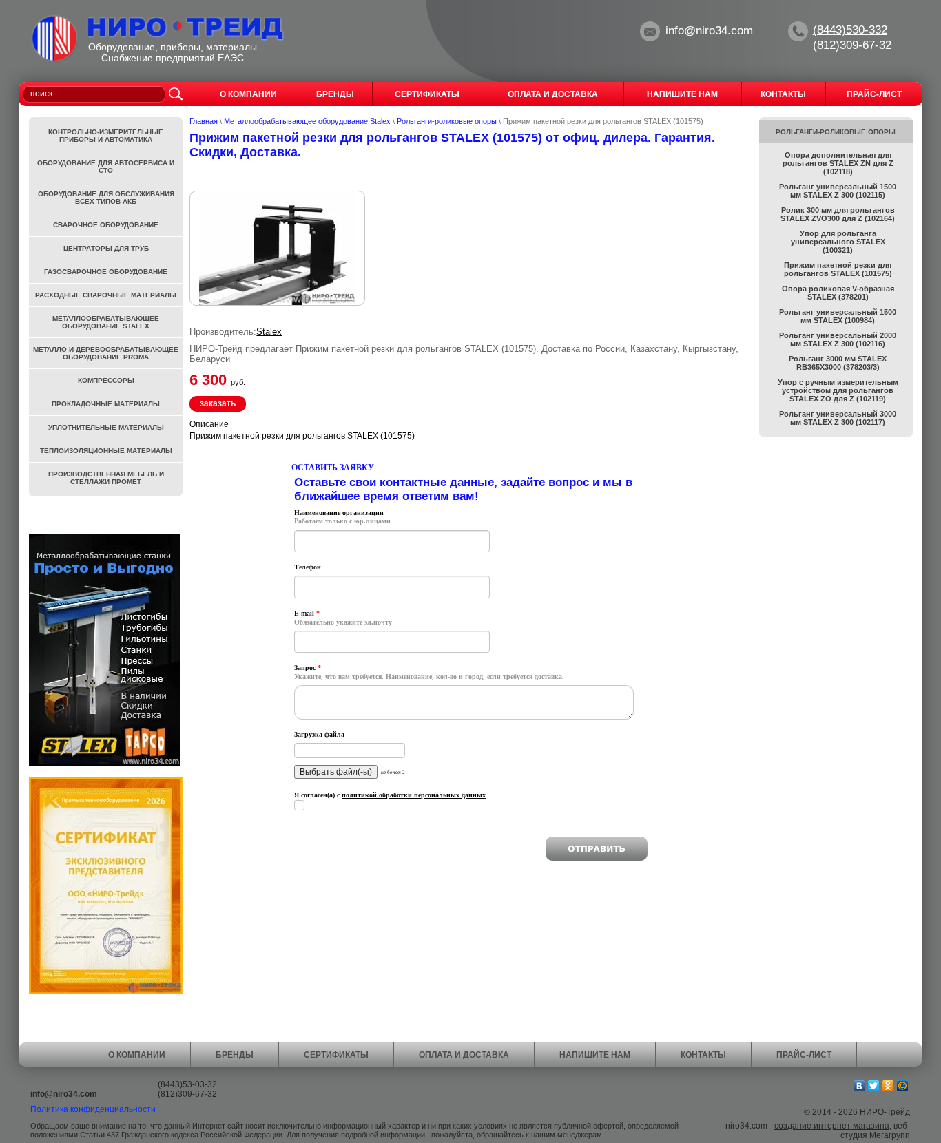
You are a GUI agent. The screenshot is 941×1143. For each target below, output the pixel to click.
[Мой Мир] (903, 1086)
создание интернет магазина (831, 1126)
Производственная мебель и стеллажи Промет (106, 477)
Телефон (307, 567)
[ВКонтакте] (859, 1086)
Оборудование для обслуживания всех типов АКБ (106, 197)
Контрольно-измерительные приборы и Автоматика (105, 135)
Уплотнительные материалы (106, 427)
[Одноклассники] (888, 1086)
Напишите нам (594, 1055)
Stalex (269, 331)
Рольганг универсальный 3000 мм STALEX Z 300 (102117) (837, 418)
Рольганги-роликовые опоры (447, 121)
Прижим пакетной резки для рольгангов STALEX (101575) (838, 269)
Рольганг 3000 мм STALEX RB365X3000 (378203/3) (838, 363)
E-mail (307, 613)
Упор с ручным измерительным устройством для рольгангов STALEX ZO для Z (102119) (838, 390)
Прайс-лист (803, 1055)
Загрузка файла (319, 734)
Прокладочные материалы (106, 404)
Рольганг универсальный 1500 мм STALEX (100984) (837, 316)
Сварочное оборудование (105, 225)
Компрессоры (106, 380)
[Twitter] (874, 1086)
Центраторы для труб (106, 248)
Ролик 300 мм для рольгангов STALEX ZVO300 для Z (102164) (837, 214)
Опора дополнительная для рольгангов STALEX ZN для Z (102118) (838, 163)
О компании (136, 1055)
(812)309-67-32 (852, 45)
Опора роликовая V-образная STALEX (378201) (838, 292)
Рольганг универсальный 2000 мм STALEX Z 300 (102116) (837, 339)
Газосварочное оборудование (105, 271)
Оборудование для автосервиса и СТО (105, 166)
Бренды (235, 1055)
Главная (203, 121)
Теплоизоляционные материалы (106, 450)
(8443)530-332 (850, 29)
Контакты (703, 1055)
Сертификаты (336, 1055)
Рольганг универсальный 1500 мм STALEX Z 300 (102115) (837, 190)
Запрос (307, 667)
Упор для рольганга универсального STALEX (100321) (838, 241)
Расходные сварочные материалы (105, 295)
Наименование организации (339, 512)
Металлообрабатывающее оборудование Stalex (307, 121)
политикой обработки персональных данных (414, 795)
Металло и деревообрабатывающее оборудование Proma (105, 353)
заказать (218, 403)
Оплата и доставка (464, 1055)
